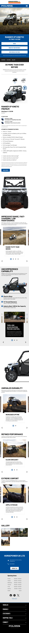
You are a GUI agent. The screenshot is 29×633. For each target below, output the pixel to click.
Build (14, 43)
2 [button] (13, 259)
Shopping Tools (8, 618)
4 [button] (18, 259)
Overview (3, 59)
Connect (5, 622)
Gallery (13, 59)
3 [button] (16, 259)
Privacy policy (14, 598)
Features (9, 59)
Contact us (14, 568)
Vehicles (5, 605)
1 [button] (11, 259)
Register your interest (14, 48)
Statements (6, 613)
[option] (14, 242)
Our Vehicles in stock (14, 52)
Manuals (5, 609)
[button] (2, 261)
